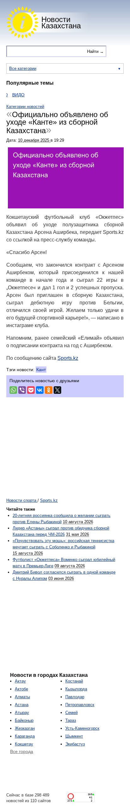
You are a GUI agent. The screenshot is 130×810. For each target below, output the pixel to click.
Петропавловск (79, 704)
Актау (20, 681)
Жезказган (25, 728)
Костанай (74, 681)
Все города (21, 751)
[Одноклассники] (48, 390)
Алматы (22, 696)
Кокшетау (24, 744)
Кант (41, 369)
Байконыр (24, 720)
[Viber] (22, 390)
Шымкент (74, 736)
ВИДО (15, 94)
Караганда (25, 736)
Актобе (21, 689)
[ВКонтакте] (40, 390)
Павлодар (74, 696)
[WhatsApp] (13, 390)
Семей (71, 712)
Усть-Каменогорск (82, 728)
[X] (57, 390)
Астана (21, 704)
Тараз (70, 720)
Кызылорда (76, 689)
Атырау (22, 712)
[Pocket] (31, 390)
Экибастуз (75, 744)
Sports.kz (67, 358)
